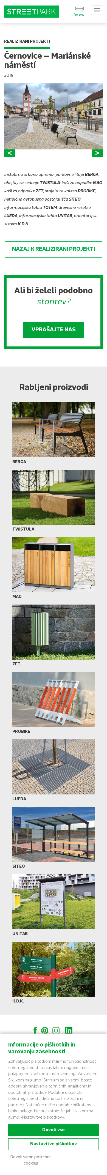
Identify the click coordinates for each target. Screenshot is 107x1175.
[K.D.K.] (53, 975)
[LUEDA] (53, 772)
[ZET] (53, 638)
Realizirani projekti (27, 42)
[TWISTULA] (53, 503)
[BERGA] (53, 435)
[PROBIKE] (53, 705)
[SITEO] (53, 840)
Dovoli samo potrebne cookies (31, 1160)
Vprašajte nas (54, 330)
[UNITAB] (53, 907)
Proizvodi (79, 15)
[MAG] (53, 570)
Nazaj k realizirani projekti (53, 249)
